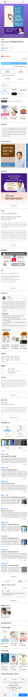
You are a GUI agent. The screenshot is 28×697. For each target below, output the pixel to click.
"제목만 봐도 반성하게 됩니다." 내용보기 (14, 514)
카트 (26, 2)
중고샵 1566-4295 (21, 682)
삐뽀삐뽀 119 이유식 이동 (14, 639)
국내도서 (3, 356)
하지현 (2, 44)
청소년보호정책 (19, 687)
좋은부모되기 (17, 358)
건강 (6, 361)
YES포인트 (3, 58)
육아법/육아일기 (16, 356)
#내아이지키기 (4, 101)
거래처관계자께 (17, 688)
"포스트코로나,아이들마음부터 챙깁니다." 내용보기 (14, 473)
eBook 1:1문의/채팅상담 (13, 683)
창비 (2, 45)
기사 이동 (6, 613)
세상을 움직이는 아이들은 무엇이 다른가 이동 (5, 661)
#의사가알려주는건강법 (17, 101)
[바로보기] (4, 442)
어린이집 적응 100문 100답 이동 (23, 661)
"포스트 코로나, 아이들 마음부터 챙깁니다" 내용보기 (14, 541)
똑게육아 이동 (23, 639)
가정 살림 (7, 356)
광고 (16, 690)
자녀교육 (12, 358)
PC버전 (9, 688)
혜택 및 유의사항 (7, 436)
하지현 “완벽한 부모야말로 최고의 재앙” (11, 317)
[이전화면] (1, 2)
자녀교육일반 (17, 360)
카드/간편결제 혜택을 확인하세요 (19, 66)
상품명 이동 (5, 112)
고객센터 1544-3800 (6, 682)
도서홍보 (12, 690)
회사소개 (12, 688)
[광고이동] (23, 2)
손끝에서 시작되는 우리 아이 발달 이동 (14, 661)
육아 (11, 356)
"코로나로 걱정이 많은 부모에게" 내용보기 (14, 486)
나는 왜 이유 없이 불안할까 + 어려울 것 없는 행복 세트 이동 (15, 342)
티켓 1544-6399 (14, 682)
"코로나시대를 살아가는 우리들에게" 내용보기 (14, 459)
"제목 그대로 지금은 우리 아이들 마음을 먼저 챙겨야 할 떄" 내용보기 (14, 500)
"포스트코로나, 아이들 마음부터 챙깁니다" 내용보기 (14, 527)
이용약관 (7, 687)
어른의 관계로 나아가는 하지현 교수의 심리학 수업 (13, 315)
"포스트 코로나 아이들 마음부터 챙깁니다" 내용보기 (14, 555)
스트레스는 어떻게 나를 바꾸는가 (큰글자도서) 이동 (6, 340)
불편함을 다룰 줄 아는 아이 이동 (5, 638)
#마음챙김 (10, 101)
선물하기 (3, 361)
